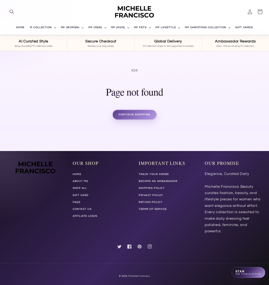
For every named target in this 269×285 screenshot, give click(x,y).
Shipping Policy (152, 188)
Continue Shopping (134, 114)
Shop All (80, 188)
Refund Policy (150, 202)
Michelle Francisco (139, 276)
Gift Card (80, 195)
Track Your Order (154, 174)
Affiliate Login (85, 216)
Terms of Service (153, 209)
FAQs (76, 202)
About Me (80, 181)
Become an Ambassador (158, 181)
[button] (12, 12)
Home (77, 174)
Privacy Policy (151, 195)
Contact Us (82, 209)
